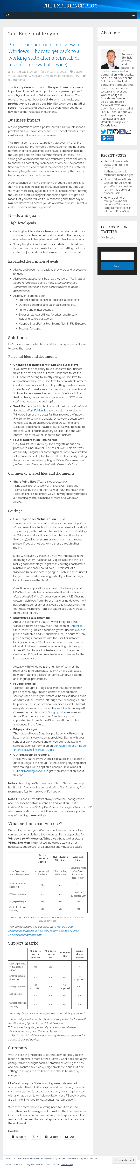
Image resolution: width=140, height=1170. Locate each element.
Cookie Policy (67, 1164)
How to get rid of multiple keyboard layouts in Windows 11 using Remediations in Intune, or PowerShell (117, 204)
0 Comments (16, 79)
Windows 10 (36, 75)
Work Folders (35, 410)
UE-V (54, 523)
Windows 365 (70, 75)
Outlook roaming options (29, 771)
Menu (8, 15)
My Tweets (108, 237)
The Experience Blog (70, 5)
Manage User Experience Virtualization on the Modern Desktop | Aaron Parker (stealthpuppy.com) (43, 930)
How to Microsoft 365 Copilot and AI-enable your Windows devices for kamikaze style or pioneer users (118, 186)
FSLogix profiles (56, 712)
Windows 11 (52, 75)
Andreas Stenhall (26, 71)
